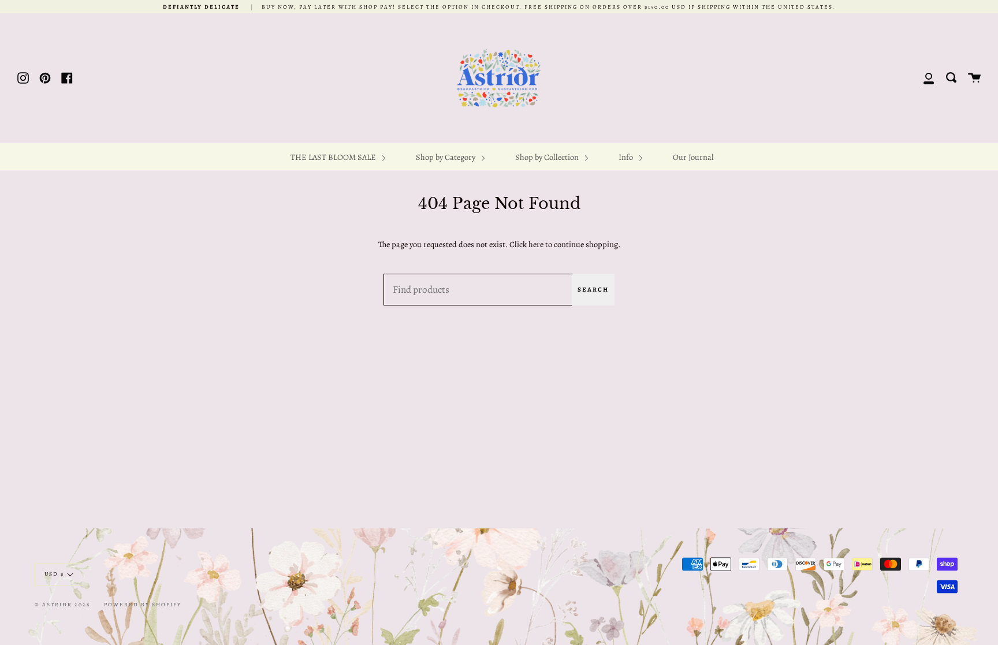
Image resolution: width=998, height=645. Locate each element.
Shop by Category (446, 157)
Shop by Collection (547, 157)
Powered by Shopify (142, 604)
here (535, 244)
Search (593, 289)
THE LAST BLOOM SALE (334, 157)
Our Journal (693, 157)
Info (627, 157)
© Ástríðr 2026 (62, 604)
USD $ (54, 573)
